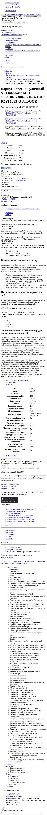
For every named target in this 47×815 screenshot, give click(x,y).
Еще (7, 57)
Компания (9, 774)
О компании (10, 530)
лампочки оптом (7, 488)
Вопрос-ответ (27, 51)
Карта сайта (22, 563)
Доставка (9, 532)
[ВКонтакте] (2, 168)
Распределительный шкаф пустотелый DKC (22, 209)
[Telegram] (9, 168)
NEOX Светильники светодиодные (19, 509)
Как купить (9, 534)
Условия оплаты (25, 45)
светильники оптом (8, 486)
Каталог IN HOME (12, 7)
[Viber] (7, 168)
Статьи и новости (12, 3)
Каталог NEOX (11, 5)
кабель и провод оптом (10, 484)
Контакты (9, 539)
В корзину (5, 195)
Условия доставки (12, 45)
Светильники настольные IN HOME (19, 522)
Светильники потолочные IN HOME (19, 519)
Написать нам (10, 11)
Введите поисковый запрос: (12, 811)
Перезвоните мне (7, 33)
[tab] (10, 382)
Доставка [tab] (9, 213)
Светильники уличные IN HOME (18, 517)
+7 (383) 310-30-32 (8, 31)
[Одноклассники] (4, 168)
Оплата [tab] (8, 215)
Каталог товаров (11, 567)
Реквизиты (9, 51)
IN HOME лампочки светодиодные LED (21, 515)
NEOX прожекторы (13, 513)
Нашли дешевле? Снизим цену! (13, 180)
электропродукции (23, 478)
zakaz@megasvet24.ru (13, 550)
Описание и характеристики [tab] (16, 380)
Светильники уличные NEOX (17, 511)
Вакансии (18, 51)
